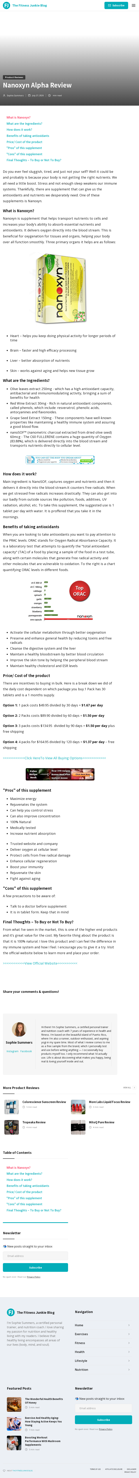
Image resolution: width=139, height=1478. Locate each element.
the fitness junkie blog (23, 1470)
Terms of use (95, 1469)
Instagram (12, 1051)
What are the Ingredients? (24, 123)
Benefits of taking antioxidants (28, 135)
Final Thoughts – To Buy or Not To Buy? (34, 160)
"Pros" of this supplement (24, 148)
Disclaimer (131, 1469)
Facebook (26, 1051)
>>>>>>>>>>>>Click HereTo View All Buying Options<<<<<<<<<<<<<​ (54, 758)
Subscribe (118, 5)
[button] (133, 5)
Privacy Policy (33, 1276)
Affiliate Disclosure (113, 1469)
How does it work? (19, 129)
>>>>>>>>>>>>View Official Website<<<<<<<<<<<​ (40, 963)
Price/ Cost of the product (24, 142)
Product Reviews (14, 77)
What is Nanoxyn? (19, 117)
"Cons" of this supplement (24, 154)
